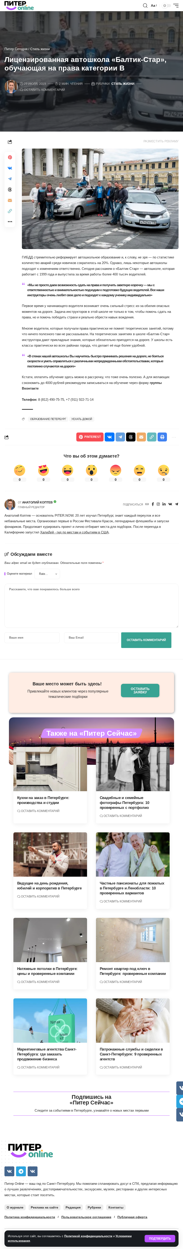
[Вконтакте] (170, 504)
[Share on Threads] (9, 189)
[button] (160, 1238)
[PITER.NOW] (19, 5)
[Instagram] (158, 504)
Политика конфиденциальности (29, 1217)
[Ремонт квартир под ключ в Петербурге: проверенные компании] (133, 940)
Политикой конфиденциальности (88, 1236)
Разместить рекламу (161, 141)
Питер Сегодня (15, 49)
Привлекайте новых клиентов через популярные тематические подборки (67, 694)
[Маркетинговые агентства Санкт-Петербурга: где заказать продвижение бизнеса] (50, 1020)
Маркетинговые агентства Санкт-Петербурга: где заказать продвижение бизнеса (47, 1054)
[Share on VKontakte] (9, 168)
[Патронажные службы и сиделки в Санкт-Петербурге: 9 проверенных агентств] (133, 1020)
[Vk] (9, 1171)
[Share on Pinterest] (9, 157)
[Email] (9, 200)
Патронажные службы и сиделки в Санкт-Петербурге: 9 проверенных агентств (131, 1054)
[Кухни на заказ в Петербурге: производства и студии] (50, 769)
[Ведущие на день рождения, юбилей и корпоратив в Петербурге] (50, 854)
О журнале (15, 1207)
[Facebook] (152, 504)
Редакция (73, 1207)
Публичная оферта (132, 1217)
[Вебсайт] (147, 504)
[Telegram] (177, 504)
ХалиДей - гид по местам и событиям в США (74, 532)
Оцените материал (19, 573)
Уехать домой (81, 419)
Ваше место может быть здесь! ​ (68, 684)
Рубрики (94, 1207)
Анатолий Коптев (37, 502)
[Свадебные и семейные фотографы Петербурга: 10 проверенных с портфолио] (133, 769)
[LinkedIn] (164, 504)
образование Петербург (48, 419)
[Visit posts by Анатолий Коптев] (10, 504)
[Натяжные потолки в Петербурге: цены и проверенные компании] (50, 940)
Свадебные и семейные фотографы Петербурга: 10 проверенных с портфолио (124, 803)
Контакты (115, 1207)
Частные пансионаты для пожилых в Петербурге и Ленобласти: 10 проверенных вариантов (132, 888)
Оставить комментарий (44, 90)
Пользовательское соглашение (86, 1217)
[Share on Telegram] (9, 178)
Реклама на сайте (44, 1207)
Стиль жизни (40, 49)
